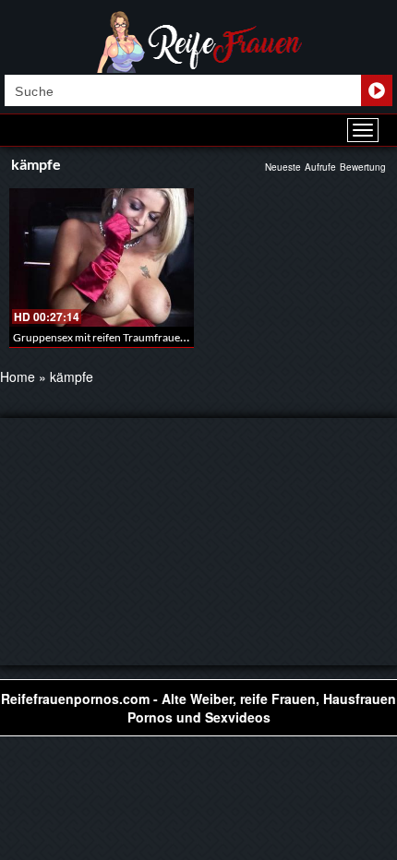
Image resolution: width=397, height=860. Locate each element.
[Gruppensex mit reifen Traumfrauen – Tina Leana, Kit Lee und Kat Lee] (101, 257)
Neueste (283, 167)
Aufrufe (320, 167)
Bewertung (363, 167)
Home (17, 376)
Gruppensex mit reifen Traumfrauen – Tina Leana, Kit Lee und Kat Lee (178, 337)
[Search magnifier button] (376, 90)
